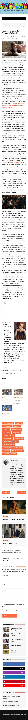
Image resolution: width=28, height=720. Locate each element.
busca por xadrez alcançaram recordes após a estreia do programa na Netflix (14, 105)
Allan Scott (19, 423)
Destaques (9, 38)
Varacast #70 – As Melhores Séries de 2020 (18, 397)
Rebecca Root (18, 447)
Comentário (5, 575)
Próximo (21, 492)
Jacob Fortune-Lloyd (9, 435)
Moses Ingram (7, 441)
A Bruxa (11, 162)
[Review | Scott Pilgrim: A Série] (7, 408)
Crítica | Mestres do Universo (10, 701)
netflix (16, 441)
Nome (4, 584)
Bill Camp (17, 426)
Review (17, 38)
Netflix (13, 38)
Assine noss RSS (9, 692)
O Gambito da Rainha (9, 444)
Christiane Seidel (17, 429)
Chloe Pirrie (6, 429)
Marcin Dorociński (8, 438)
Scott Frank (6, 450)
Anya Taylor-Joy (7, 426)
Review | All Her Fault (10, 543)
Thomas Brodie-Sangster (10, 453)
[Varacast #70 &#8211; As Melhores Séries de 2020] (18, 392)
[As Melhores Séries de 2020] (7, 392)
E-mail (4, 591)
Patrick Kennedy (7, 447)
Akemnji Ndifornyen (8, 423)
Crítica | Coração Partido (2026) (11, 705)
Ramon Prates (6, 36)
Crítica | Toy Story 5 (16, 645)
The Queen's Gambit (18, 450)
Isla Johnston (17, 432)
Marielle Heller (19, 438)
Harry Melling (7, 432)
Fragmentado (18, 162)
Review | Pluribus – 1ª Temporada (13, 519)
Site (3, 597)
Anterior (7, 492)
